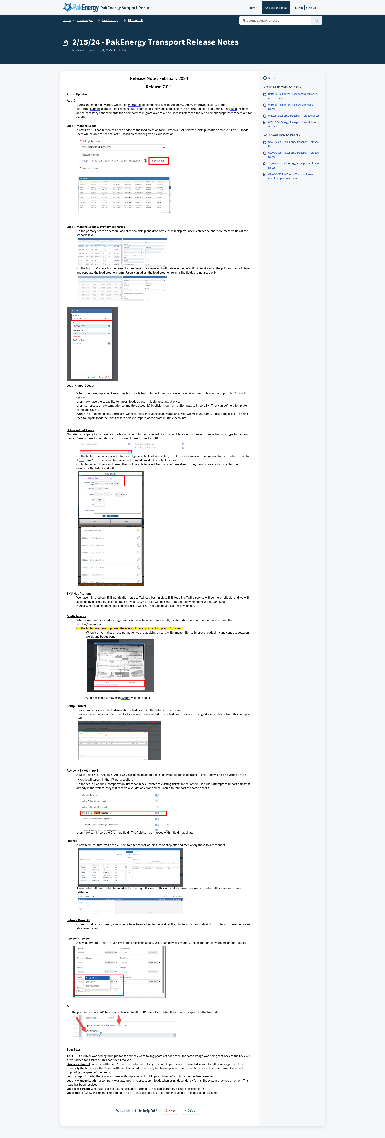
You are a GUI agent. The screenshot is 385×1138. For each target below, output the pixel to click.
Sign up (311, 8)
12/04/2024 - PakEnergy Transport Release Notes (293, 165)
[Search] (316, 20)
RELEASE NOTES (139, 20)
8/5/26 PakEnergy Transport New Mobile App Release (292, 124)
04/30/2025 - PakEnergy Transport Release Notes (293, 144)
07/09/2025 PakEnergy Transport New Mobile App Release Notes (290, 176)
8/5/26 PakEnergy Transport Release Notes (294, 115)
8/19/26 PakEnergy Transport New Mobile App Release (292, 96)
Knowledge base (276, 8)
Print (272, 78)
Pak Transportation (115, 20)
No (172, 1110)
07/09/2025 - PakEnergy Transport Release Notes (293, 155)
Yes (192, 1110)
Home (253, 8)
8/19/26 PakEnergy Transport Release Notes (290, 107)
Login (299, 8)
